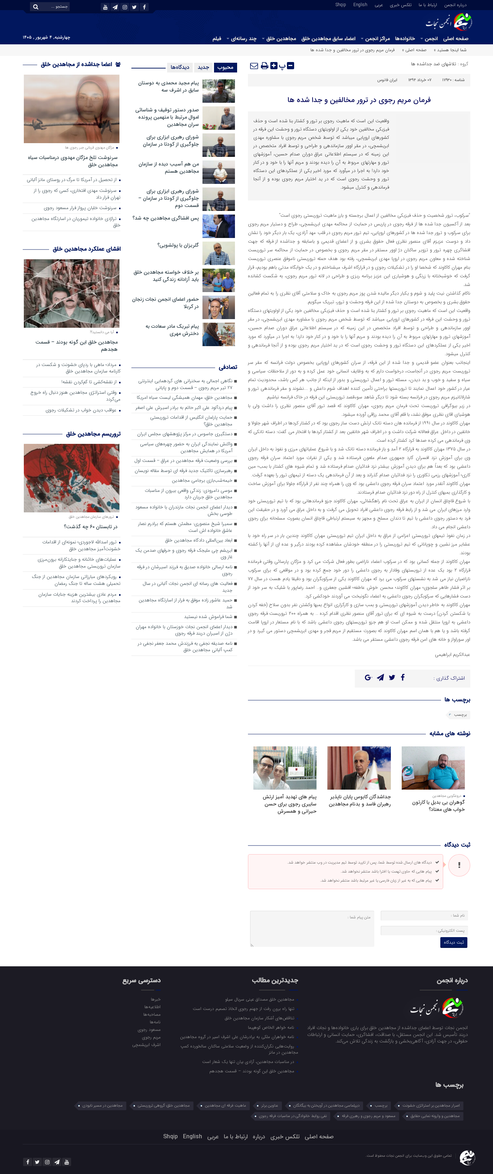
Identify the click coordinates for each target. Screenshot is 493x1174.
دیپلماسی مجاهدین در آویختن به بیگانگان (326, 1106)
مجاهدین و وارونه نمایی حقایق (435, 1116)
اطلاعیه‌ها (152, 1006)
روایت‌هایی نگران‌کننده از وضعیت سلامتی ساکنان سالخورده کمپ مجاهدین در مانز (239, 1049)
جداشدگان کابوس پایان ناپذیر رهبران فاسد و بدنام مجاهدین (360, 800)
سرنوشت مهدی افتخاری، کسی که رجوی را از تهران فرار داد (77, 194)
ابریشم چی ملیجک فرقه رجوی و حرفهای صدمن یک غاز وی (183, 554)
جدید (203, 67)
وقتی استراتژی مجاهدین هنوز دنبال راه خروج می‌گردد (75, 396)
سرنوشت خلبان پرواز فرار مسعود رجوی (81, 208)
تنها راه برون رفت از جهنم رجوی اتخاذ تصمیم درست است (244, 1008)
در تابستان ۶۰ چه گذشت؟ (91, 526)
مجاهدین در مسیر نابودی (103, 1106)
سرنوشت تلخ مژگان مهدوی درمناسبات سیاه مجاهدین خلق (73, 161)
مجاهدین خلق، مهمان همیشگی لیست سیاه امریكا (184, 397)
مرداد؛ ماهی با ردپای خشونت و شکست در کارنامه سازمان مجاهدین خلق (78, 368)
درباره (259, 1136)
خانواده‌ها (405, 39)
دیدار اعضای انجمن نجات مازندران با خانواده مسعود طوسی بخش (183, 511)
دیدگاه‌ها (180, 67)
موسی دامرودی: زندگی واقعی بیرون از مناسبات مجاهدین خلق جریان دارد (188, 494)
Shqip (341, 4)
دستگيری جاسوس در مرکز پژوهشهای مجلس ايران (184, 434)
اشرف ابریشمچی (146, 1044)
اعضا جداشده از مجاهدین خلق (77, 64)
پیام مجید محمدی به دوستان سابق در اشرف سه (168, 86)
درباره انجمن (455, 4)
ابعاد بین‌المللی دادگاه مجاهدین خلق (198, 540)
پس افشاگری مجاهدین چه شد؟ (165, 218)
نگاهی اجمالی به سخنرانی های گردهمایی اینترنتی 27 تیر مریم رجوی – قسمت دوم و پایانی (185, 385)
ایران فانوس (387, 80)
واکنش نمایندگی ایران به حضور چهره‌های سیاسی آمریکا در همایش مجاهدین (186, 448)
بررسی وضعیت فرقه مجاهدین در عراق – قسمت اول (183, 461)
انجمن (431, 39)
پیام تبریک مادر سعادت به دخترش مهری (172, 329)
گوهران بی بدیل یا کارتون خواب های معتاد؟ (438, 805)
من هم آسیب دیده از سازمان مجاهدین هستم (169, 167)
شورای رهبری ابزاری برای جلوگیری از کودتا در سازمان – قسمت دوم (168, 198)
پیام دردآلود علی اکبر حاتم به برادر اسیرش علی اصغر (184, 408)
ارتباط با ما (428, 4)
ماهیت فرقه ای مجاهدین (225, 1106)
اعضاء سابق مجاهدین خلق (328, 39)
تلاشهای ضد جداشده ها (433, 64)
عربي (379, 4)
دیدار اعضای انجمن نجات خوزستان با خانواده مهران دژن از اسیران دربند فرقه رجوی (184, 630)
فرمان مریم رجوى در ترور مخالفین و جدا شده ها (359, 100)
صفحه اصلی (455, 39)
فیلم (217, 39)
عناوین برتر (269, 1106)
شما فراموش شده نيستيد (208, 617)
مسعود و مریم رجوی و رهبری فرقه (369, 1116)
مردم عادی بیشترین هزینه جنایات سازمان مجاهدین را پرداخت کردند (79, 598)
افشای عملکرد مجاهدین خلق (87, 248)
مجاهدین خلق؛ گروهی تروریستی (164, 1106)
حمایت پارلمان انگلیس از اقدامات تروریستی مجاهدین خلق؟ (191, 421)
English (360, 4)
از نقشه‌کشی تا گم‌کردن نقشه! (89, 382)
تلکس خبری (400, 4)
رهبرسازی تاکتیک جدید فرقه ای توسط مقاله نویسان (183, 471)
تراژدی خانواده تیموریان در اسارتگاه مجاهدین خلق (76, 222)
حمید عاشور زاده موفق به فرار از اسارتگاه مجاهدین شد (185, 604)
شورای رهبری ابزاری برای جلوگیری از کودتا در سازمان (171, 140)
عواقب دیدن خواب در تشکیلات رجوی (81, 410)
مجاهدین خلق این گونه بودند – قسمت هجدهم (76, 345)
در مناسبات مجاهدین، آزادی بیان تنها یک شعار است (249, 1061)
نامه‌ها (155, 1022)
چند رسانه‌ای (244, 39)
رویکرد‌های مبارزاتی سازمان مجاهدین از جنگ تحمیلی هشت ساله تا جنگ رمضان (76, 580)
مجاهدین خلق (281, 39)
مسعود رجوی (149, 1029)
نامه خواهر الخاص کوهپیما (272, 1027)
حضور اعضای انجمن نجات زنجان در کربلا (165, 302)
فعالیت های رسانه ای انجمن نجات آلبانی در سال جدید (187, 587)
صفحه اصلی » (414, 50)
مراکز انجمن (377, 39)
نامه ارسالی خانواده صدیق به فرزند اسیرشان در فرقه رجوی (184, 571)
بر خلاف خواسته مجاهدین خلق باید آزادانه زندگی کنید (166, 275)
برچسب (460, 715)
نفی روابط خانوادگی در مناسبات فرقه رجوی (293, 1116)
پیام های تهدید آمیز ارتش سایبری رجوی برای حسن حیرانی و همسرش (290, 804)
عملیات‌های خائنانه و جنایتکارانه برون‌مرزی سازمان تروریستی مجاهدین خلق (79, 563)
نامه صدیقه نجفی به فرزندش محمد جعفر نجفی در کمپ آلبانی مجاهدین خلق (185, 647)
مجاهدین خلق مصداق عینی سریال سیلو (260, 999)
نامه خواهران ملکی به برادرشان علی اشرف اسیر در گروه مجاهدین (238, 1036)
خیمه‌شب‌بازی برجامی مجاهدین (202, 480)
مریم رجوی (151, 1037)
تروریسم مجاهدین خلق (93, 433)
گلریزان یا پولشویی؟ (178, 245)
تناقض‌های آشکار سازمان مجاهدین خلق (260, 1018)
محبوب (226, 67)
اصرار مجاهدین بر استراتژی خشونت (431, 1106)
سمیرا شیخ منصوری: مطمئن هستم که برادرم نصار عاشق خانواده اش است (185, 527)
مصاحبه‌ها (151, 1014)
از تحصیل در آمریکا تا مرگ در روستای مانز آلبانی (72, 180)
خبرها (155, 999)
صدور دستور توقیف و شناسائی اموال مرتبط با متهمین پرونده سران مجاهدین (167, 117)
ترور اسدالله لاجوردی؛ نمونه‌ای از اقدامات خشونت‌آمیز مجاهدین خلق (81, 546)
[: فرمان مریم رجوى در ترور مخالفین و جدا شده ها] (254, 65)
